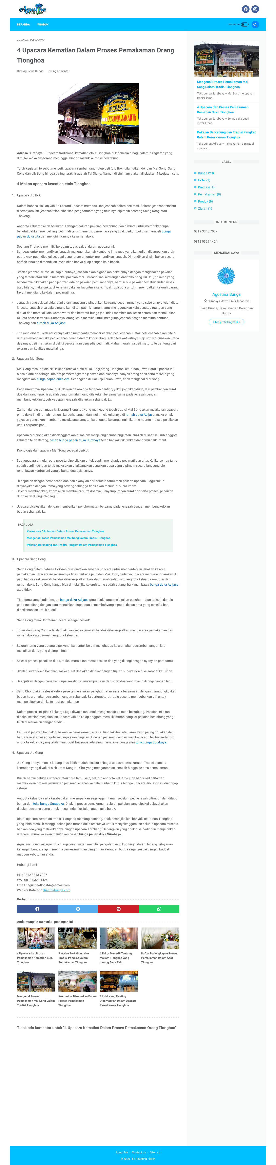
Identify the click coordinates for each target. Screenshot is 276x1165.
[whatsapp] (159, 909)
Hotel (204, 180)
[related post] (36, 938)
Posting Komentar (58, 71)
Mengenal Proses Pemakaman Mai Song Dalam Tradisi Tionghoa (68, 538)
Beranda (23, 24)
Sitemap (155, 1152)
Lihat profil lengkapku (226, 322)
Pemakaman (209, 194)
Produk (42, 24)
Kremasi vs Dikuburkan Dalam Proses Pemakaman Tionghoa (65, 531)
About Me (122, 1152)
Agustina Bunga (226, 294)
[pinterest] (118, 909)
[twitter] (78, 909)
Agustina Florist (145, 1158)
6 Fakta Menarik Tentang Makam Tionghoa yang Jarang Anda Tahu (116, 958)
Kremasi (206, 187)
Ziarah (205, 208)
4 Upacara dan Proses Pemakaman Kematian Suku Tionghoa (35, 958)
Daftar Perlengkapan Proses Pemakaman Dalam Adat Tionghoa (159, 958)
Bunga (206, 173)
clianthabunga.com (56, 890)
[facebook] (245, 9)
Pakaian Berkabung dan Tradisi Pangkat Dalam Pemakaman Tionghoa (72, 545)
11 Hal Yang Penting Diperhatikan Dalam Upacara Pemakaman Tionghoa (118, 1001)
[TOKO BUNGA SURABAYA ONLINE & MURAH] (35, 9)
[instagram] (254, 9)
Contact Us (139, 1152)
